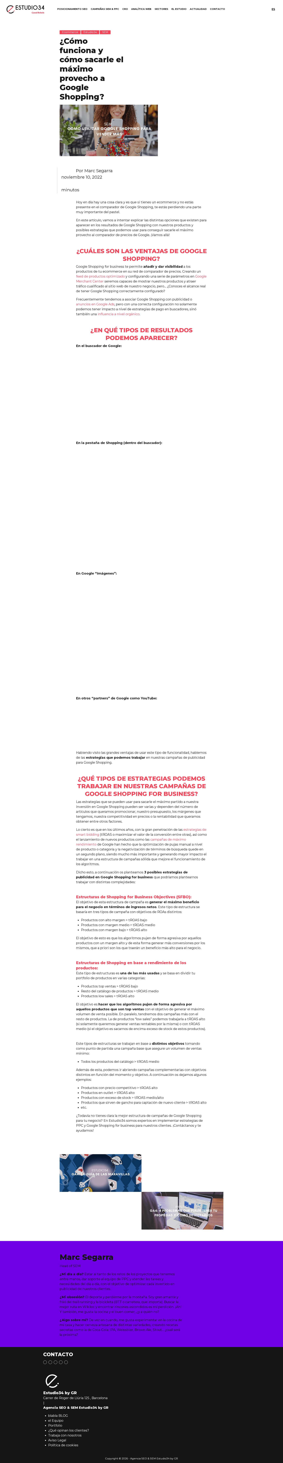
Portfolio (55, 1425)
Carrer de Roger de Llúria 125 (66, 1398)
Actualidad (198, 9)
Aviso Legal (57, 1440)
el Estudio (179, 9)
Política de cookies (63, 1445)
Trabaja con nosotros (65, 1435)
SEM (105, 32)
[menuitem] (273, 9)
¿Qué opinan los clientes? (68, 1430)
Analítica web (141, 9)
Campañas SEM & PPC (105, 9)
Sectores (161, 9)
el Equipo (55, 1421)
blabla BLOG (58, 1416)
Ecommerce (70, 32)
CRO (125, 9)
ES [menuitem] (273, 9)
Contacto (217, 9)
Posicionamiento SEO (72, 9)
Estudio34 (90, 32)
